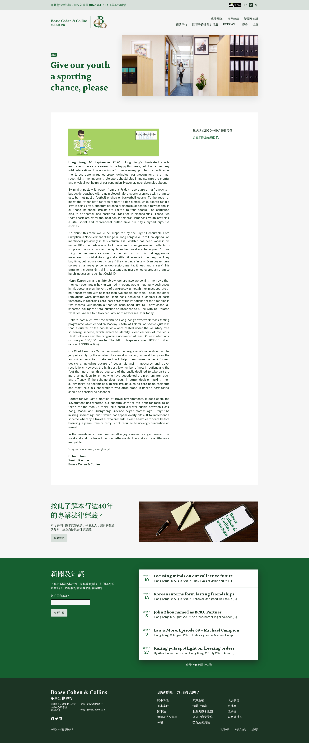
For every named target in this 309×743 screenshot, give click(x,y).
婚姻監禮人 (235, 717)
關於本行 (181, 24)
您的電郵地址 (60, 596)
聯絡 (245, 24)
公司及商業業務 (202, 717)
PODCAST (230, 24)
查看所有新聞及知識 (199, 664)
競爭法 (232, 711)
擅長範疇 (233, 18)
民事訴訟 (163, 700)
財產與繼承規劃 (202, 711)
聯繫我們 (59, 538)
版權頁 (255, 729)
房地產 (232, 706)
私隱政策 (224, 729)
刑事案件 (163, 706)
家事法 (161, 711)
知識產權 (198, 700)
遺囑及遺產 (199, 706)
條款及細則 (240, 729)
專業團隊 (217, 18)
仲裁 (160, 722)
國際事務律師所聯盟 (205, 24)
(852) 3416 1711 (100, 5)
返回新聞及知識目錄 (206, 137)
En (245, 5)
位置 (255, 24)
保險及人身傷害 (167, 717)
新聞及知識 (251, 18)
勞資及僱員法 (201, 722)
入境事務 (233, 700)
